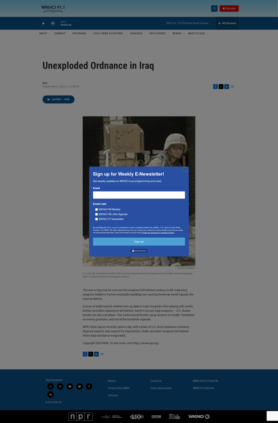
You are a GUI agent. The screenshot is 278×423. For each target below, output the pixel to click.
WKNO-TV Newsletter (111, 219)
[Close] (186, 169)
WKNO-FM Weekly (109, 209)
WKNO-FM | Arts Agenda (113, 214)
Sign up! (139, 241)
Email (96, 188)
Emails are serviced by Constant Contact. (158, 232)
